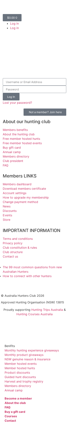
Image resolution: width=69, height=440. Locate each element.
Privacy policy (12, 243)
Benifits (10, 346)
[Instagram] (25, 284)
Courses (11, 416)
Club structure (13, 252)
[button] (34, 346)
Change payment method (20, 202)
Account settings (14, 193)
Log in (14, 23)
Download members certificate (24, 188)
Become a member (18, 398)
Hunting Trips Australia (47, 310)
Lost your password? (17, 102)
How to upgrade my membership (26, 197)
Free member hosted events (22, 143)
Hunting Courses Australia (34, 314)
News (6, 206)
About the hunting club (19, 134)
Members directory (16, 156)
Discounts (10, 211)
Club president (13, 161)
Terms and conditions (18, 239)
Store (6, 219)
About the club (15, 403)
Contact (10, 420)
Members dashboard (17, 184)
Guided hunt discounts (20, 377)
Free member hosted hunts (21, 139)
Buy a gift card (15, 412)
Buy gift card (12, 147)
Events (7, 215)
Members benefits (15, 130)
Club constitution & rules (20, 247)
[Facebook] (5, 284)
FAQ (5, 165)
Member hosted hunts (20, 368)
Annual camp (12, 152)
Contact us (10, 256)
